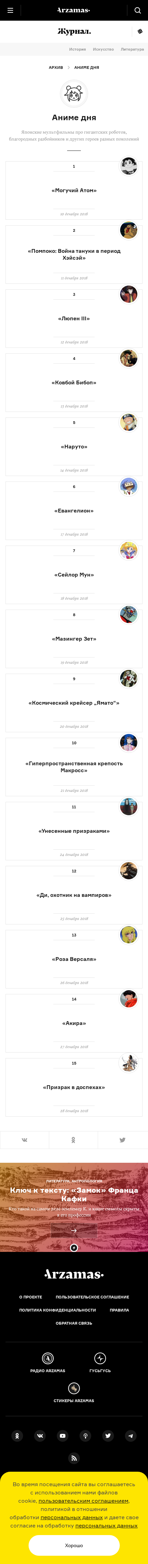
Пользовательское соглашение (92, 1297)
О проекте (30, 1297)
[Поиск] (138, 10)
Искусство (103, 49)
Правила (119, 1310)
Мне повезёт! (140, 32)
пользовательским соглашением (83, 1500)
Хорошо (74, 1545)
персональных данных (72, 1517)
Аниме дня (86, 67)
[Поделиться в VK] (24, 1140)
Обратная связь (74, 1323)
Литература (132, 49)
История (77, 49)
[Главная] (74, 1274)
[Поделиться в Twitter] (123, 1140)
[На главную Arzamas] (74, 10)
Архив (56, 67)
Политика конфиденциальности (57, 1310)
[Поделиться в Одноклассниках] (73, 1140)
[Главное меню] (10, 10)
